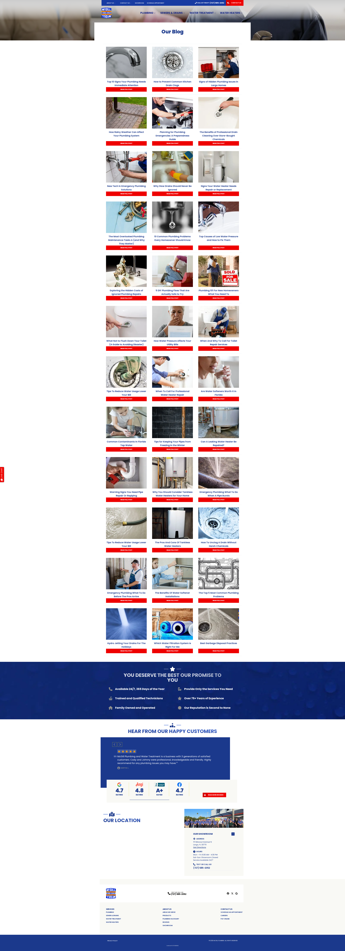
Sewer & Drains (112, 915)
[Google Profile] (236, 893)
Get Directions (199, 847)
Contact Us (125, 3)
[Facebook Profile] (228, 893)
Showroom (139, 3)
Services (110, 909)
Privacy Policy (112, 941)
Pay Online (225, 919)
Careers (224, 915)
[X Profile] (232, 893)
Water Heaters (230, 13)
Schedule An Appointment (232, 912)
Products (167, 915)
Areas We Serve (169, 912)
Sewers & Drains (171, 13)
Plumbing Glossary (171, 919)
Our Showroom (203, 833)
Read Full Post (126, 89)
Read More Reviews (215, 795)
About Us (110, 3)
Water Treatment (202, 13)
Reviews (166, 922)
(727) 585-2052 (201, 867)
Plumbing (146, 13)
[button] (143, 849)
